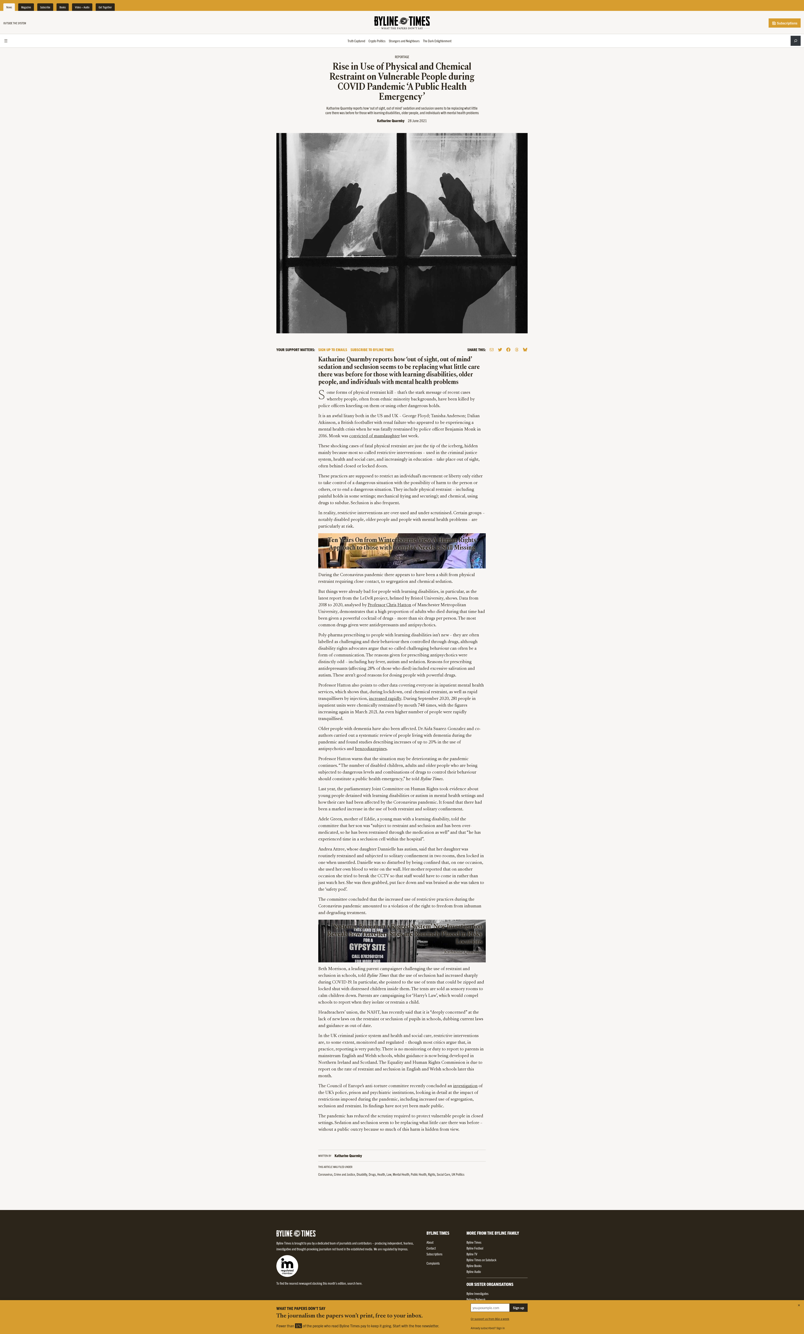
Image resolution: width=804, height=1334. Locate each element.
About (429, 1242)
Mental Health (401, 1174)
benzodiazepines (371, 749)
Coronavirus (325, 1174)
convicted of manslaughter (374, 436)
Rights (431, 1174)
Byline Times (473, 1242)
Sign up (518, 1308)
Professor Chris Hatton (389, 605)
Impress (402, 1249)
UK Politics (458, 1174)
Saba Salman (402, 558)
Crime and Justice (344, 1174)
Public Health (418, 1174)
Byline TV (471, 1254)
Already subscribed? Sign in (488, 1328)
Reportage (402, 57)
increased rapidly (385, 699)
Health (381, 1174)
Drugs (372, 1174)
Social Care (443, 1174)
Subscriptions (786, 23)
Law (389, 1174)
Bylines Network (476, 1299)
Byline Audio (473, 1271)
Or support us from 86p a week (490, 1319)
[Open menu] (5, 40)
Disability (362, 1174)
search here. (354, 1283)
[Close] (799, 1305)
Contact (431, 1248)
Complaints (433, 1263)
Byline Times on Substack (481, 1260)
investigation (465, 1086)
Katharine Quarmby (391, 120)
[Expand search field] (796, 41)
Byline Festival (474, 1248)
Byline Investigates (477, 1293)
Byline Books (474, 1266)
